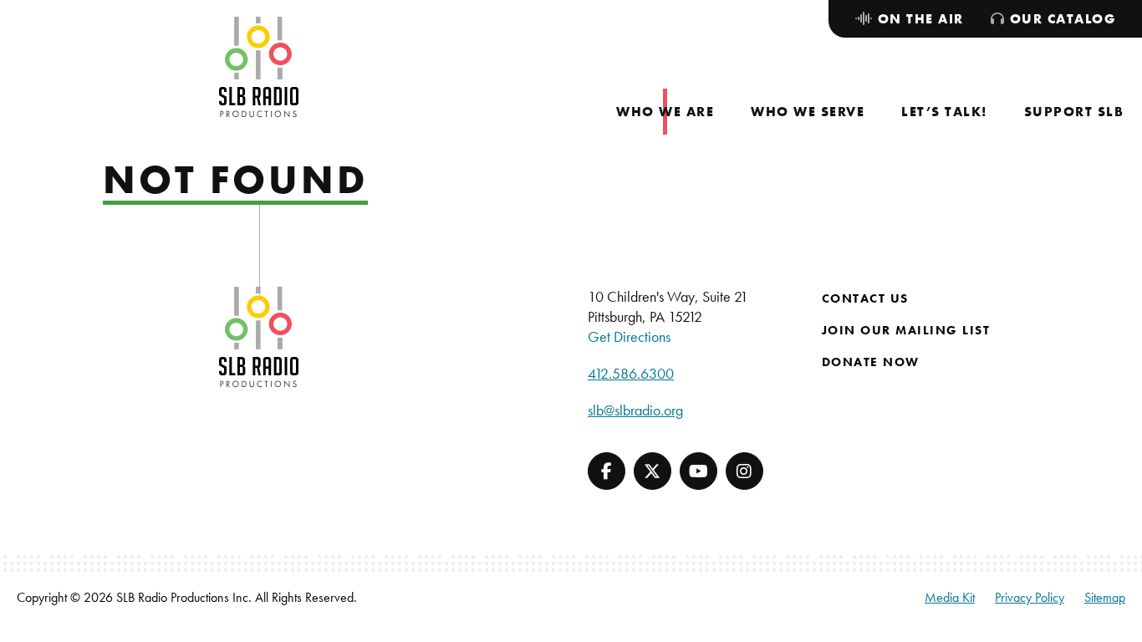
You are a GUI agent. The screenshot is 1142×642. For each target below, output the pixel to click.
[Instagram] (744, 471)
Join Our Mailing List (906, 330)
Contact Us (865, 298)
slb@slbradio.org (635, 410)
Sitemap (1104, 597)
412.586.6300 (631, 373)
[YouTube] (698, 471)
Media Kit (950, 597)
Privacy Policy (1029, 597)
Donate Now (871, 362)
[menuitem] (665, 112)
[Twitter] (652, 471)
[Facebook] (606, 471)
